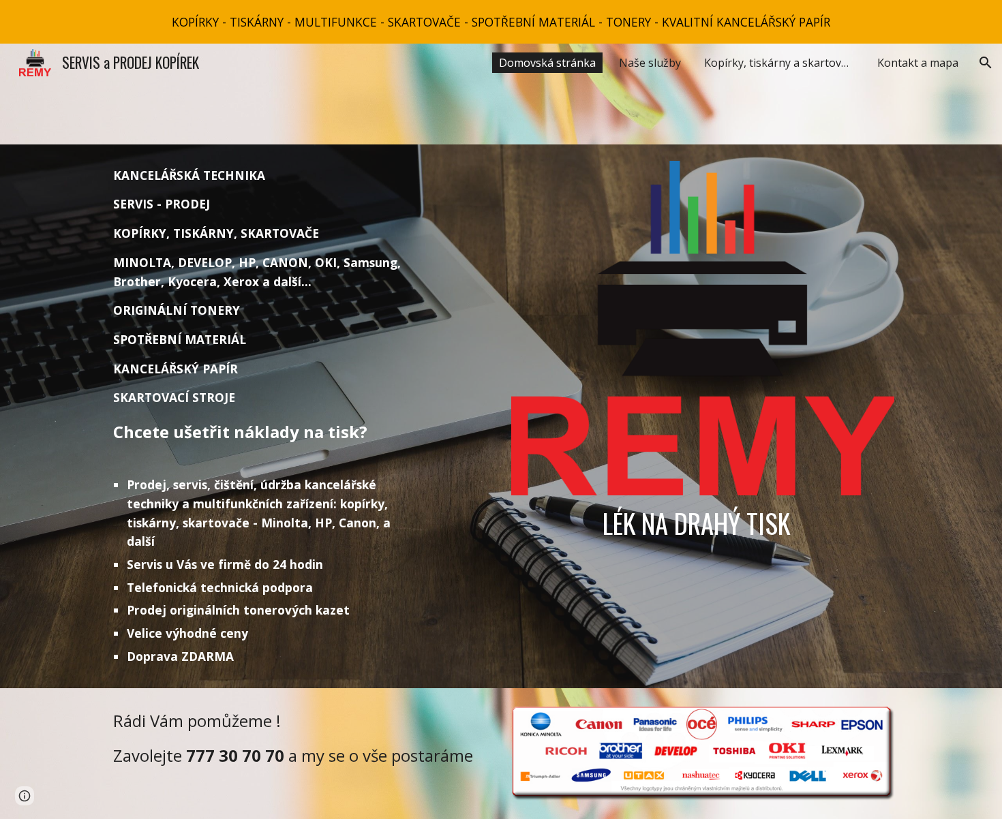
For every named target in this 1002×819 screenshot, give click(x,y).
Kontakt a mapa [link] (917, 62)
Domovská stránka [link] (547, 62)
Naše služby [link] (650, 62)
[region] (501, 22)
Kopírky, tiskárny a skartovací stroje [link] (782, 62)
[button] (985, 62)
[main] (266, 416)
